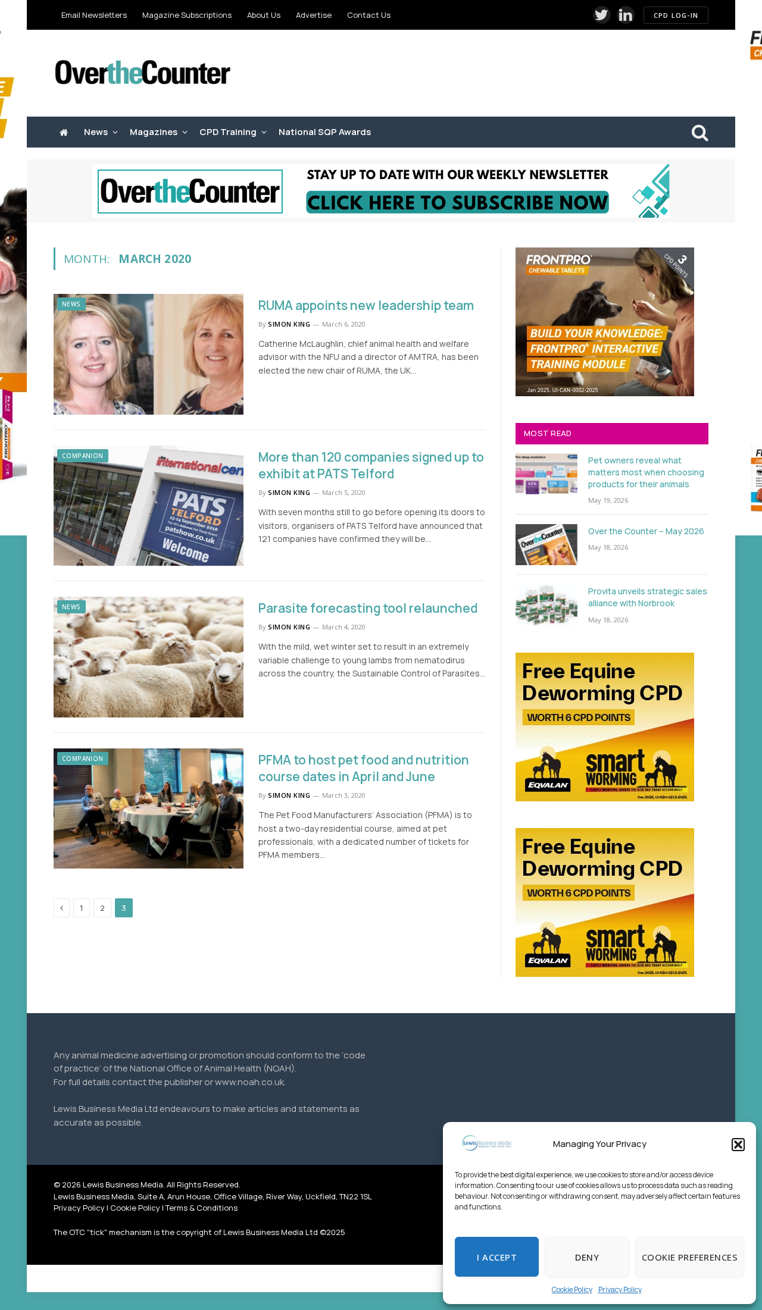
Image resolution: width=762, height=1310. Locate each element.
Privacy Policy (620, 1289)
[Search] (698, 132)
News (96, 132)
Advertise (314, 15)
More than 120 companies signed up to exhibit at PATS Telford (371, 465)
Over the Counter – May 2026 (646, 531)
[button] (738, 1145)
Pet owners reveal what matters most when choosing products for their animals (646, 472)
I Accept (497, 1257)
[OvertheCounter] (143, 73)
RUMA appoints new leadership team (366, 305)
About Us (263, 15)
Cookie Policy (572, 1289)
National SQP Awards (325, 132)
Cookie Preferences (690, 1257)
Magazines (153, 132)
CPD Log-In (676, 15)
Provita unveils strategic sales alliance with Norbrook (647, 597)
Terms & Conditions (201, 1207)
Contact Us (369, 15)
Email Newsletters (94, 15)
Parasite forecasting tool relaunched (367, 608)
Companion (83, 456)
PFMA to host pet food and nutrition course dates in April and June (363, 768)
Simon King (289, 323)
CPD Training (228, 132)
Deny (587, 1257)
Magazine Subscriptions (187, 15)
